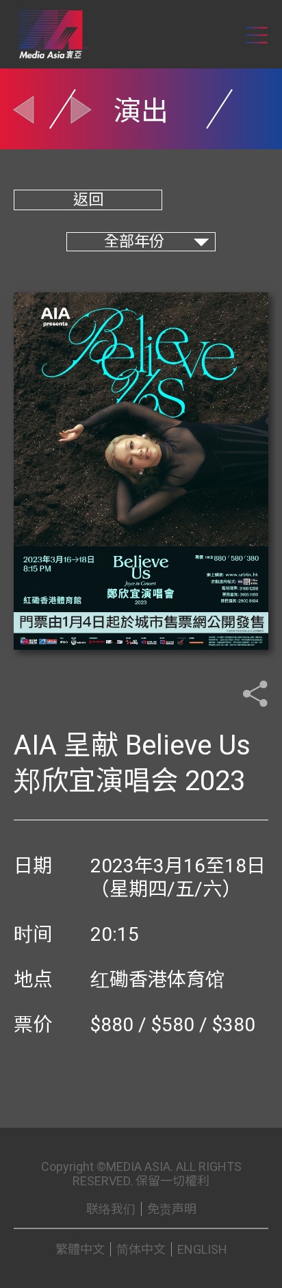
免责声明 (171, 1209)
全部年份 (134, 241)
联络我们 (111, 1209)
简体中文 (141, 1249)
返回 (88, 199)
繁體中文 (80, 1249)
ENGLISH (202, 1249)
